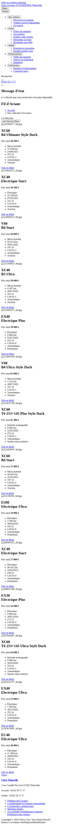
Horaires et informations (24, 68)
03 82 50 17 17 (8, 81)
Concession (13, 65)
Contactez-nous (20, 71)
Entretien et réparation (23, 48)
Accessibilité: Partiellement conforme (25, 811)
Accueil (11, 110)
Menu (4, 8)
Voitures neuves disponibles (26, 22)
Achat (11, 28)
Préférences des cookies (18, 814)
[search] (2, 79)
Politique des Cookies (17, 800)
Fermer (5, 11)
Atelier (11, 45)
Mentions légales (15, 809)
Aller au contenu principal (13, 2)
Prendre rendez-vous (23, 51)
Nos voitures (14, 17)
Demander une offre (23, 42)
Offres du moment (22, 31)
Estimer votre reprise (23, 37)
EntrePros (18, 62)
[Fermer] (2, 85)
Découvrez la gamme (23, 20)
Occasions (18, 25)
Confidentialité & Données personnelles (26, 803)
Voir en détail (7, 167)
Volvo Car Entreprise (23, 59)
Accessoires (19, 34)
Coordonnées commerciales (20, 806)
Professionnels (14, 54)
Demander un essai (22, 39)
